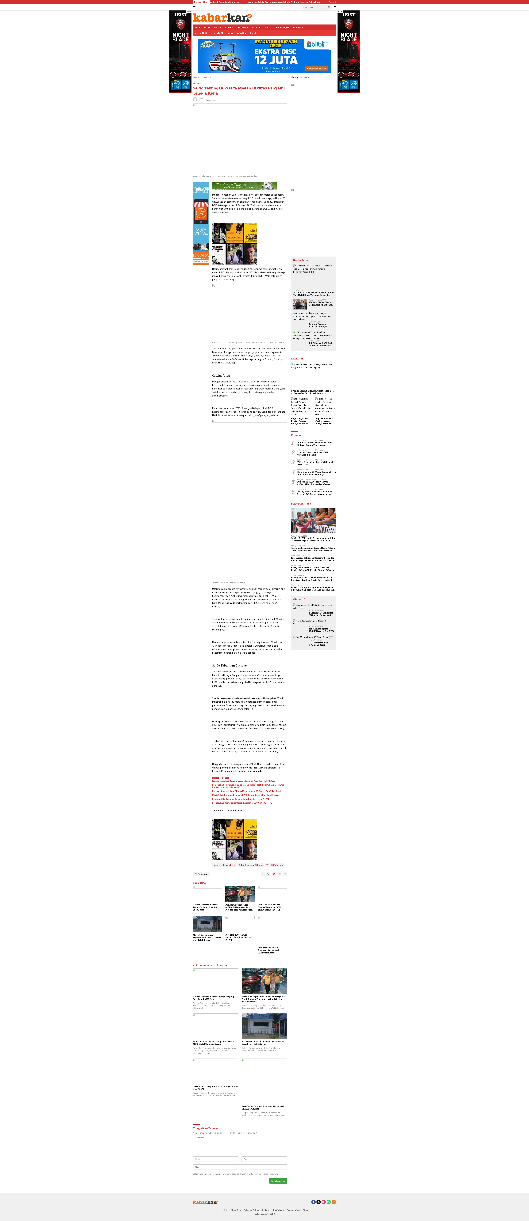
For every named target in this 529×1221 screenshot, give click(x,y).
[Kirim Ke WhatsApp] (285, 874)
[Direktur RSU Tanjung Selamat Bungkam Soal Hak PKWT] (240, 924)
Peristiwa (243, 27)
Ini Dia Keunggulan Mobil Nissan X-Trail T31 (321, 630)
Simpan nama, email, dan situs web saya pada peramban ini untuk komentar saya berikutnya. (236, 1174)
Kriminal (229, 27)
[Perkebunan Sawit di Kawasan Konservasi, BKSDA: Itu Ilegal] (272, 930)
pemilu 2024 (201, 33)
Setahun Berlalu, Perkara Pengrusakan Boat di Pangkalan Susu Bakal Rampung (312, 392)
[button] (329, 7)
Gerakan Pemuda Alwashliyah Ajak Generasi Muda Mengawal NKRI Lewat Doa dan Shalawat (320, 325)
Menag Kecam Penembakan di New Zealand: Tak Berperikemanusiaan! (314, 492)
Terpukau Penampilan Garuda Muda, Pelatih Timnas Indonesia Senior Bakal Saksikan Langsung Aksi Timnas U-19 (313, 549)
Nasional (256, 27)
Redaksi (266, 1210)
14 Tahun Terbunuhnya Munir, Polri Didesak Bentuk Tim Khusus (315, 443)
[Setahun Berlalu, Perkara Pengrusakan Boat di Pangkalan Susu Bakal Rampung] (313, 375)
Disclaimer (278, 1210)
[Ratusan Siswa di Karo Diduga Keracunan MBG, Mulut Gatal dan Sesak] (272, 894)
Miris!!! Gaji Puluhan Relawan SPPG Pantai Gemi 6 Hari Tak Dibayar (245, 795)
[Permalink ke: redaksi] (195, 99)
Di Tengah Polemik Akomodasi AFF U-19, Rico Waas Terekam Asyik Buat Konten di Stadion (312, 578)
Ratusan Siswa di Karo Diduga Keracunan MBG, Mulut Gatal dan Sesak (246, 791)
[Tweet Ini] (268, 874)
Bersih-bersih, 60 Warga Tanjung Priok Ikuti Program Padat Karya (316, 473)
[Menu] (195, 7)
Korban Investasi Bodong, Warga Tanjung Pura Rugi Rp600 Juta (243, 781)
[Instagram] (324, 1202)
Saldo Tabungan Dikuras (251, 865)
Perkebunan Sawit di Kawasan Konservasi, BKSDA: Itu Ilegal (242, 803)
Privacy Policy (251, 1210)
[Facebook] (313, 1202)
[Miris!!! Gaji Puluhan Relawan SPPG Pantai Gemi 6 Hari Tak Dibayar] (207, 924)
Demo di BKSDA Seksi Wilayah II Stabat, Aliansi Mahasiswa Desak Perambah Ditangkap (313, 483)
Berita (207, 27)
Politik (268, 27)
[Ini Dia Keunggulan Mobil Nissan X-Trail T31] (313, 622)
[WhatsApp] (329, 1202)
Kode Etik (236, 1210)
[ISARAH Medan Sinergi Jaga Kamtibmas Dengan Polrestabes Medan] (300, 304)
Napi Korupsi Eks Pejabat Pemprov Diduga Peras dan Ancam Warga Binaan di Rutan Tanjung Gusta (299, 421)
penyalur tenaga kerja (224, 865)
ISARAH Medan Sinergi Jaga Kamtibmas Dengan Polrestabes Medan (321, 303)
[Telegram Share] (279, 874)
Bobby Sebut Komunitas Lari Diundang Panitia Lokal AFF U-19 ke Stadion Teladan (312, 568)
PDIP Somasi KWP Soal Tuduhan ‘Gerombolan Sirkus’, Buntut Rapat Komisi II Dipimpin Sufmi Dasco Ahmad (320, 344)
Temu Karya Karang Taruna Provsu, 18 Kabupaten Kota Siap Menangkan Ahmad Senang (276, 2)
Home (197, 27)
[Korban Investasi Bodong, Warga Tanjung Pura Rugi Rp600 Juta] (207, 894)
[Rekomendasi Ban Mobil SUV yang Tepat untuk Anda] (313, 606)
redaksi (201, 98)
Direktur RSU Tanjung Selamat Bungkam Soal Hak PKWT (240, 799)
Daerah (217, 27)
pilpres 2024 (217, 33)
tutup (189, 12)
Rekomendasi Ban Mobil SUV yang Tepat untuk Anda (321, 614)
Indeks (225, 1210)
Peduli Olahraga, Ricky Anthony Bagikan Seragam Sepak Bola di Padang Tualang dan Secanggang (312, 588)
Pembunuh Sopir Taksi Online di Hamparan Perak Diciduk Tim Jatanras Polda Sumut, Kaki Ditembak (248, 786)
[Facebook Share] (263, 874)
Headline (197, 83)
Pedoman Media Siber (297, 1210)
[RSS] (334, 1202)
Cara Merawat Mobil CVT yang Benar (319, 643)
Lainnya (297, 27)
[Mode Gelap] (334, 7)
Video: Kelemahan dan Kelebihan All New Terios (315, 463)
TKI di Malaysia (274, 865)
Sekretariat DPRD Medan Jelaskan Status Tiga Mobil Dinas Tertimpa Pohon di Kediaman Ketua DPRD (313, 293)
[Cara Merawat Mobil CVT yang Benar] (310, 637)
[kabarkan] (222, 17)
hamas (230, 33)
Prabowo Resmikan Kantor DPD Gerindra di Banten (312, 453)
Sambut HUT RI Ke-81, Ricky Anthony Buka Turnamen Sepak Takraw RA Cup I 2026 (313, 539)
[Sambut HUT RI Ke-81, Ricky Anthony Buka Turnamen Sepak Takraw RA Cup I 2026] (313, 520)
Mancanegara (282, 27)
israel (253, 33)
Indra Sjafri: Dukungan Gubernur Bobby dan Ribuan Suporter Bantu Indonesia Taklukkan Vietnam (313, 559)
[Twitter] (318, 1202)
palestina (241, 33)
